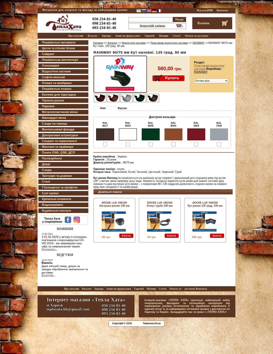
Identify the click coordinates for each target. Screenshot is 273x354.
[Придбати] (169, 78)
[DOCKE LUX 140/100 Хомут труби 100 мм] (159, 231)
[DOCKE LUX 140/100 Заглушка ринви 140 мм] (113, 231)
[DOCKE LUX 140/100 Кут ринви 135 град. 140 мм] (204, 231)
